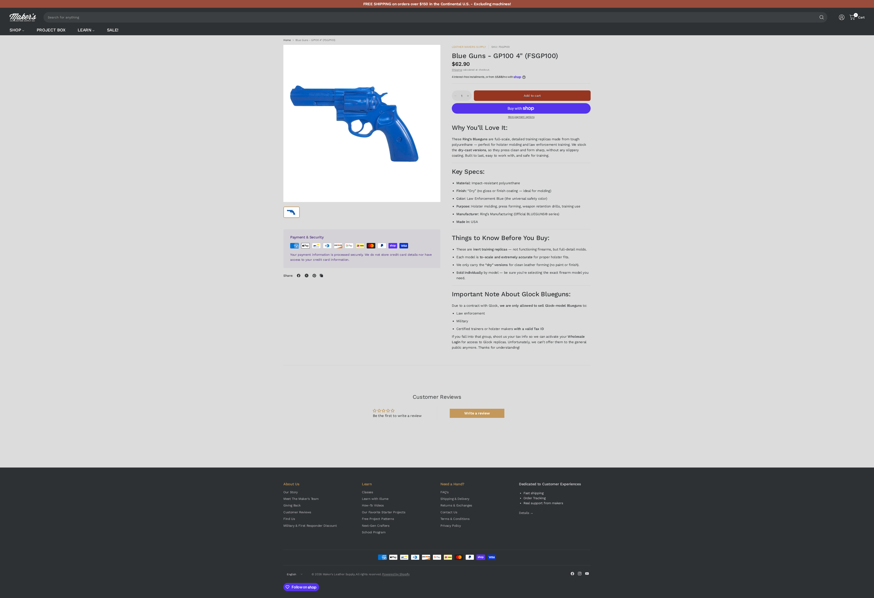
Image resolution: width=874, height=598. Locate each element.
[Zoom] (432, 53)
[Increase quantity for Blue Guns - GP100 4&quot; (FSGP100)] (468, 96)
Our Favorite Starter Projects (383, 512)
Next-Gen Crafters (375, 525)
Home (287, 40)
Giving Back (291, 505)
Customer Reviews (297, 512)
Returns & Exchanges (456, 505)
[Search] (821, 17)
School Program (374, 532)
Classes (367, 492)
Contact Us (448, 512)
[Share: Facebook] (299, 276)
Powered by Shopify (395, 574)
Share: (288, 275)
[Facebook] (572, 573)
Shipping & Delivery (454, 499)
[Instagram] (579, 573)
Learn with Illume (375, 499)
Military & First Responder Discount (310, 525)
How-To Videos (373, 505)
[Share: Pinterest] (314, 276)
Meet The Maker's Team (300, 499)
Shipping (457, 69)
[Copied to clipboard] (321, 276)
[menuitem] (19, 30)
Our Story (290, 492)
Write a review (477, 413)
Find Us (289, 519)
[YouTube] (587, 573)
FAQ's (444, 492)
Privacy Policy (450, 525)
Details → (526, 513)
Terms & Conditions (454, 519)
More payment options (521, 116)
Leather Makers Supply (469, 47)
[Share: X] (307, 276)
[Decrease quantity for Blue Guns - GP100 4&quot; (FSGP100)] (455, 96)
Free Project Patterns (378, 519)
